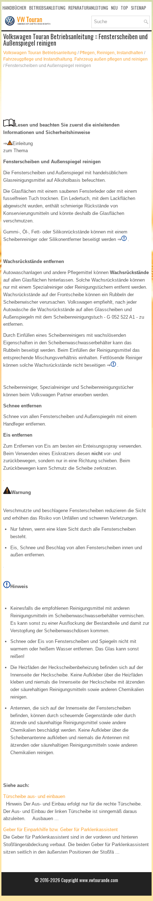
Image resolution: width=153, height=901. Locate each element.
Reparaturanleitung (88, 8)
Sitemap (138, 8)
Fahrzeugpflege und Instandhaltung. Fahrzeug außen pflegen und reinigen (75, 59)
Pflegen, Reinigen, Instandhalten (111, 52)
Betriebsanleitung (47, 8)
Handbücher (14, 8)
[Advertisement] (76, 93)
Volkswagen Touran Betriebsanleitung (39, 52)
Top (124, 8)
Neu (114, 8)
